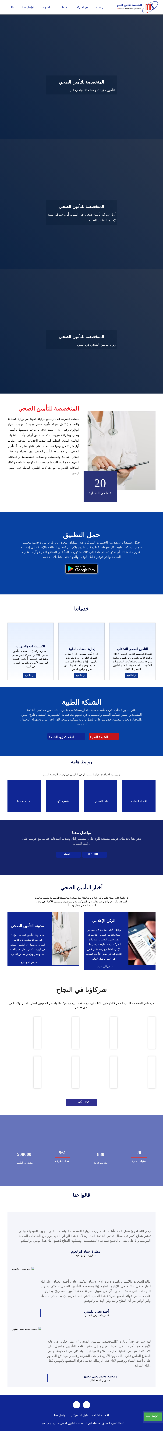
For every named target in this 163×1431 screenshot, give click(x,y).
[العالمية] (113, 1032)
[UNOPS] (37, 1072)
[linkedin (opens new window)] (76, 1404)
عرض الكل (84, 1101)
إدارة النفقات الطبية (81, 649)
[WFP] (75, 1072)
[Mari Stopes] (152, 1072)
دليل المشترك (100, 801)
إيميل (67, 854)
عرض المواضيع (105, 966)
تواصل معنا (60, 1415)
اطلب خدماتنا (24, 801)
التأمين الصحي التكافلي (132, 649)
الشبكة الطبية (99, 737)
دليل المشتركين (79, 1415)
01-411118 (93, 854)
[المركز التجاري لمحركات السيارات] (37, 1032)
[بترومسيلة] (75, 1032)
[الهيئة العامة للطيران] (152, 1032)
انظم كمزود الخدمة (62, 737)
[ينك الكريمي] (113, 1072)
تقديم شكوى (62, 801)
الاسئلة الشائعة (139, 801)
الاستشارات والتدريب (30, 646)
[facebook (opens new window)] (86, 1404)
